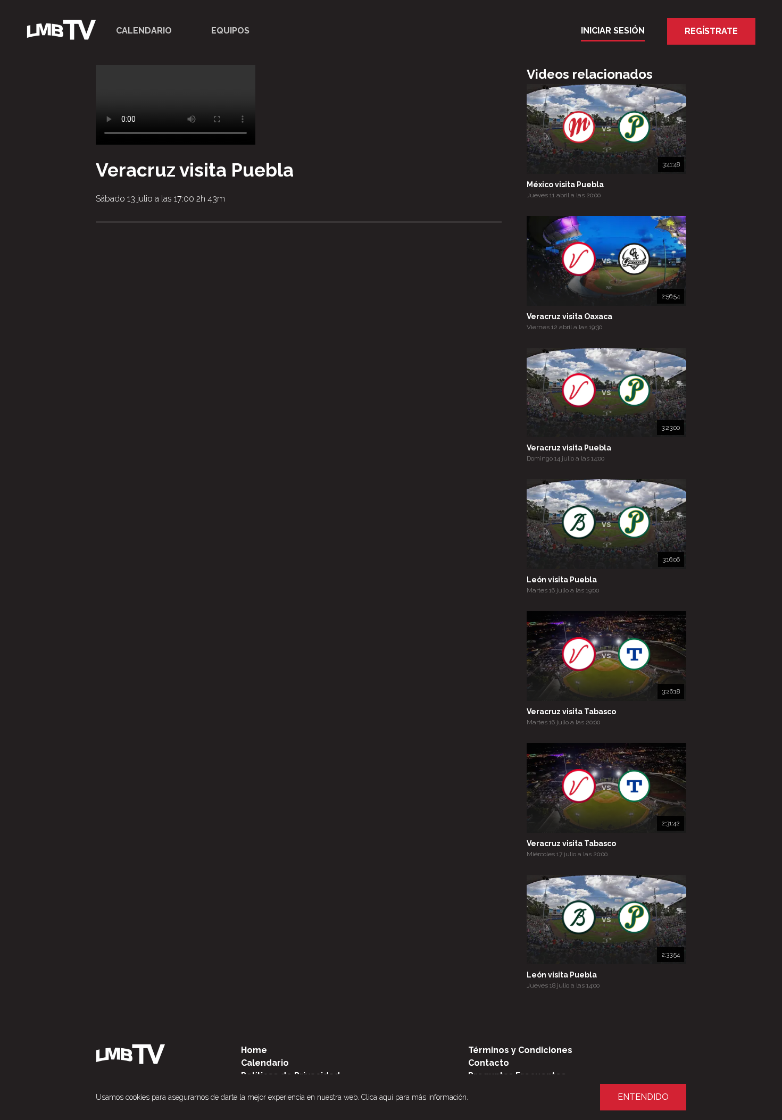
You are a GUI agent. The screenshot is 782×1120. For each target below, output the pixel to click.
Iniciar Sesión (613, 31)
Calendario (144, 31)
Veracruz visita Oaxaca (569, 316)
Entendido (643, 1097)
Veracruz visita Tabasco (571, 711)
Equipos (230, 31)
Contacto (488, 1063)
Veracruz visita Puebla (569, 448)
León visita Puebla (562, 579)
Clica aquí (377, 1097)
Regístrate (711, 31)
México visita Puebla (565, 184)
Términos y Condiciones (520, 1050)
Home (254, 1050)
